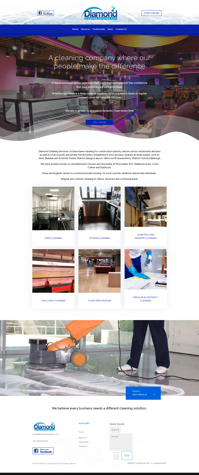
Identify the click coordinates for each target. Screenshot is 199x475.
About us (85, 29)
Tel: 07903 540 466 (40, 441)
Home (75, 29)
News (110, 29)
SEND (127, 455)
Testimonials (98, 29)
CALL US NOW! (99, 122)
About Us (82, 437)
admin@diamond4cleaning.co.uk (45, 434)
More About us (139, 394)
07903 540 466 (151, 13)
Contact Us (121, 29)
